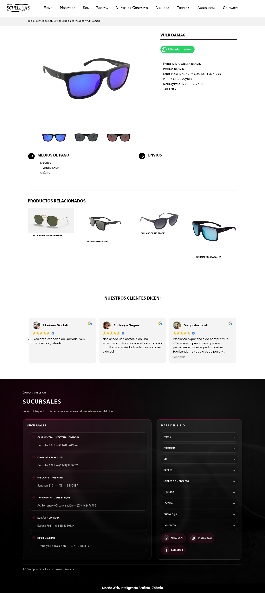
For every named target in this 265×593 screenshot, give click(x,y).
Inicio (31, 21)
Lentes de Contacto (132, 7)
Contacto (230, 7)
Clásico (80, 21)
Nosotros (67, 7)
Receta (102, 7)
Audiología (206, 7)
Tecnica (183, 7)
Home (48, 7)
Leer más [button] (179, 357)
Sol (86, 7)
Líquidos (162, 7)
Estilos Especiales (64, 21)
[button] (29, 340)
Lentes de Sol (44, 21)
